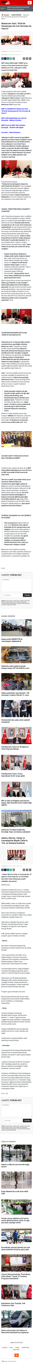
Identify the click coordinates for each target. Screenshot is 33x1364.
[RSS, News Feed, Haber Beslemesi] (16, 1355)
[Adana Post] (6, 2)
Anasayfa (6, 15)
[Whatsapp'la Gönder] (11, 58)
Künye (11, 1347)
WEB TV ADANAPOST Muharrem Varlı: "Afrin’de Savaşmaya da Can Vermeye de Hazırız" (15, 111)
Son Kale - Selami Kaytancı (11, 132)
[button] (24, 58)
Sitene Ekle (16, 1349)
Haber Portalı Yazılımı (10, 1361)
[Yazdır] (14, 58)
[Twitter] (5, 58)
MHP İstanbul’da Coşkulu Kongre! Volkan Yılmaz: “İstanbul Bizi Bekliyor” (19, 8)
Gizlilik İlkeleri (25, 1347)
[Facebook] (2, 58)
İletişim (17, 1347)
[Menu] (29, 2)
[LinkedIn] (8, 58)
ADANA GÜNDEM (16, 15)
